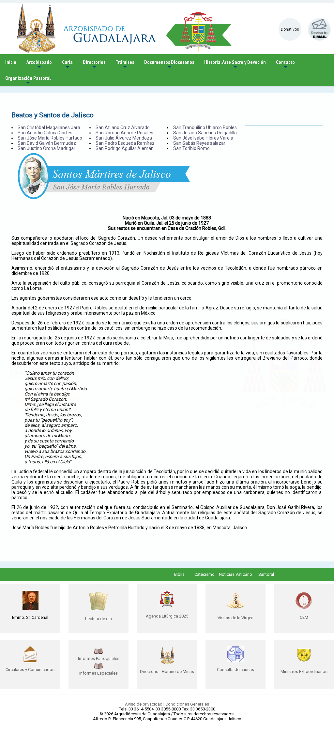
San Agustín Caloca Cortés (45, 132)
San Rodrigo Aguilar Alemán (125, 148)
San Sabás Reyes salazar (199, 143)
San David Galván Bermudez (47, 143)
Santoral (266, 574)
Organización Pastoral (28, 80)
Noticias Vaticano (235, 574)
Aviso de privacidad (143, 704)
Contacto (285, 64)
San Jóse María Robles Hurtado (50, 138)
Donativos (290, 29)
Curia (67, 64)
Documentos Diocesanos (169, 64)
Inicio (10, 62)
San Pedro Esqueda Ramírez (125, 143)
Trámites (124, 64)
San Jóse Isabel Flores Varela (203, 138)
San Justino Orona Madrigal (46, 148)
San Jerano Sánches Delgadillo (205, 132)
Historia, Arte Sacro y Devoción (235, 64)
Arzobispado (39, 64)
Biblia (179, 574)
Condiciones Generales (187, 704)
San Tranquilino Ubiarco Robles (205, 127)
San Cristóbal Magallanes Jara (49, 127)
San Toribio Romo (191, 148)
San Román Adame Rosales (124, 132)
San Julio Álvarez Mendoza (124, 138)
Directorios (94, 64)
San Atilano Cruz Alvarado (123, 127)
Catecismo (204, 574)
